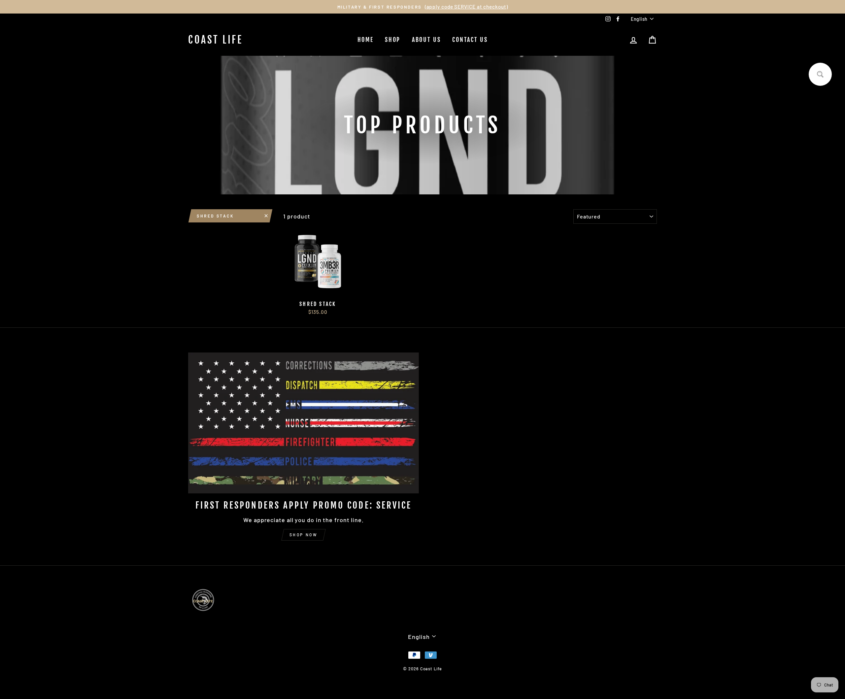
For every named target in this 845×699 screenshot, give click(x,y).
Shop (392, 39)
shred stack (215, 216)
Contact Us (470, 39)
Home (365, 39)
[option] (422, 6)
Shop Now (303, 534)
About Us (426, 39)
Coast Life (215, 40)
